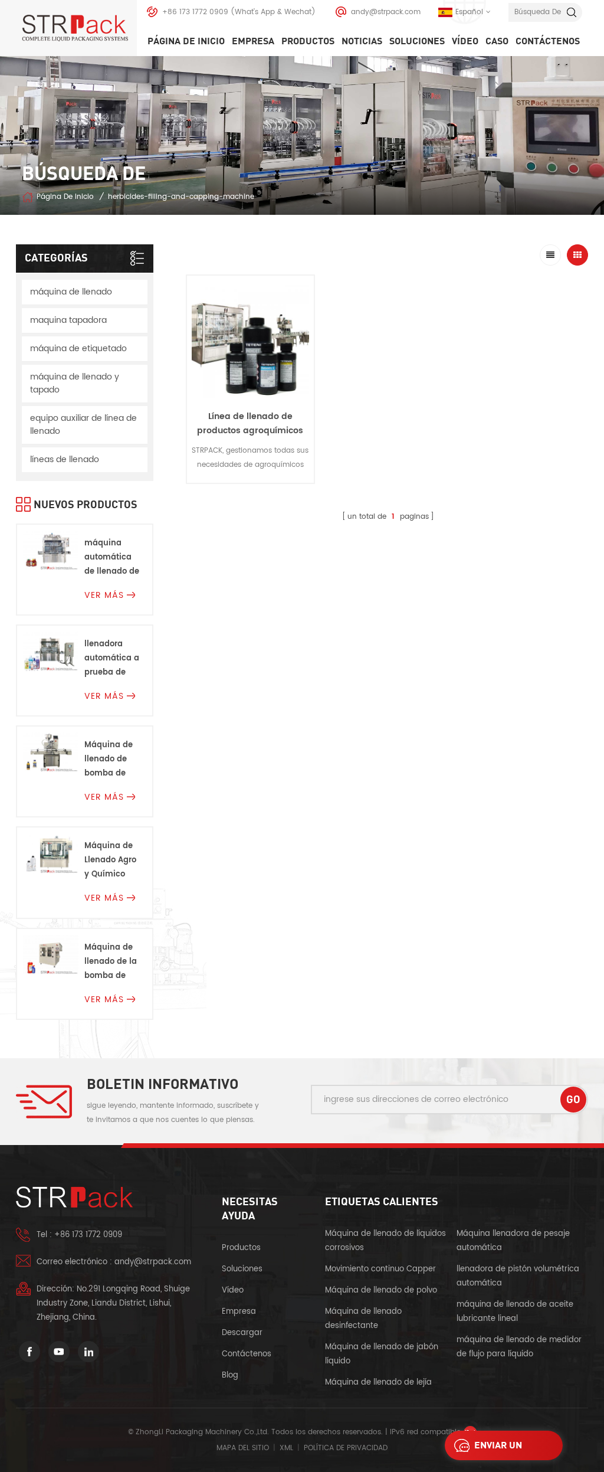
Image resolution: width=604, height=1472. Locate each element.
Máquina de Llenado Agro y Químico (110, 860)
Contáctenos (548, 41)
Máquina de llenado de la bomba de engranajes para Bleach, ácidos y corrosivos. (110, 962)
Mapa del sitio (242, 1448)
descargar (242, 1333)
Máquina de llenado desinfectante (363, 1319)
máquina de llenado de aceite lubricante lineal (515, 1311)
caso (496, 41)
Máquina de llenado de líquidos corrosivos (385, 1241)
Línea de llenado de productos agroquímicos (250, 423)
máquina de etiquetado (78, 348)
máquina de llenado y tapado (74, 383)
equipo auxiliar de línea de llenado (83, 424)
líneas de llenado (64, 459)
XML (286, 1448)
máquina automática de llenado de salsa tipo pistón (111, 558)
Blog (230, 1375)
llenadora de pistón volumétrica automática (518, 1276)
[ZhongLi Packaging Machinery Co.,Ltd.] (79, 28)
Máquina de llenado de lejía (378, 1382)
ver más (250, 492)
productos (241, 1248)
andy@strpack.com (386, 12)
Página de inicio (186, 41)
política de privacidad (346, 1448)
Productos (307, 41)
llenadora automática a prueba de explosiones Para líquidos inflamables (111, 659)
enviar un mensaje (498, 1448)
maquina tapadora (68, 320)
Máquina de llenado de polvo (381, 1290)
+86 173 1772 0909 (195, 12)
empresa (253, 41)
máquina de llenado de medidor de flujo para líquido (519, 1347)
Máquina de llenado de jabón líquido (381, 1354)
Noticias (362, 41)
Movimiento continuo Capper (381, 1269)
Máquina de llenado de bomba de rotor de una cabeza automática (108, 760)
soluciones (417, 41)
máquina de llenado (71, 292)
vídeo (465, 41)
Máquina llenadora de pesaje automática (513, 1241)
